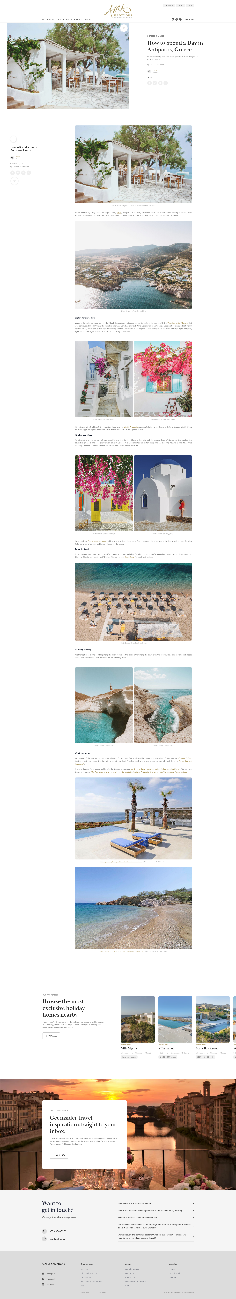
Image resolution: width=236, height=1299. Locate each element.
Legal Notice (102, 1292)
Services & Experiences (70, 19)
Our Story (129, 1273)
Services (84, 1269)
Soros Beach (129, 557)
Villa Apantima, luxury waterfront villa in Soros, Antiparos (121, 862)
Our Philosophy (132, 1269)
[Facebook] (173, 19)
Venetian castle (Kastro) (178, 323)
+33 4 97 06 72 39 (58, 1231)
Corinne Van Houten (158, 64)
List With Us (86, 1277)
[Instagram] (176, 19)
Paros (119, 212)
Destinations (48, 19)
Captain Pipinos (184, 758)
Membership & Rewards (135, 1281)
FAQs (83, 1285)
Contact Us (130, 1277)
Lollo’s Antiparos (131, 427)
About (88, 19)
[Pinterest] (180, 19)
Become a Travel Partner (91, 1281)
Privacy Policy (85, 1292)
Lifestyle (172, 1277)
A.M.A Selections (53, 1264)
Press (127, 1285)
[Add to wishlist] (124, 28)
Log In (190, 5)
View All (53, 1036)
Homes (172, 1269)
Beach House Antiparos (97, 541)
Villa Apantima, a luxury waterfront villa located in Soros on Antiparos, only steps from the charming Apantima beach (139, 772)
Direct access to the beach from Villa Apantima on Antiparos (121, 951)
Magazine (189, 19)
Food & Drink (174, 1273)
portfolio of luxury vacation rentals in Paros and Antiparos (155, 769)
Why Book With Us (89, 1273)
